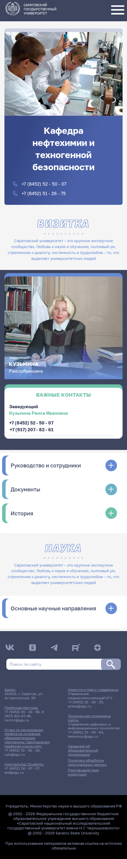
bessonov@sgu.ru (83, 736)
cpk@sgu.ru (14, 754)
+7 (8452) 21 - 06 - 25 (85, 702)
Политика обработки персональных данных (87, 762)
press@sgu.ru (79, 706)
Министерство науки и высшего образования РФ (76, 806)
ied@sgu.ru (14, 772)
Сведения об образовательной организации (83, 750)
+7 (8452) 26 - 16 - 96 (22, 712)
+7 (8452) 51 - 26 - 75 (44, 193)
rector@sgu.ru (16, 720)
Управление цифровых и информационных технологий (94, 726)
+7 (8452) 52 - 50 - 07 (44, 183)
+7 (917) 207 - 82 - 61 (31, 429)
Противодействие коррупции (83, 772)
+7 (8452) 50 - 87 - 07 (21, 768)
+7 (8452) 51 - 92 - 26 (22, 750)
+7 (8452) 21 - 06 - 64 (85, 732)
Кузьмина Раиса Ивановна (38, 413)
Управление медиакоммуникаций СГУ (90, 696)
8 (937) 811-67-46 (24, 714)
